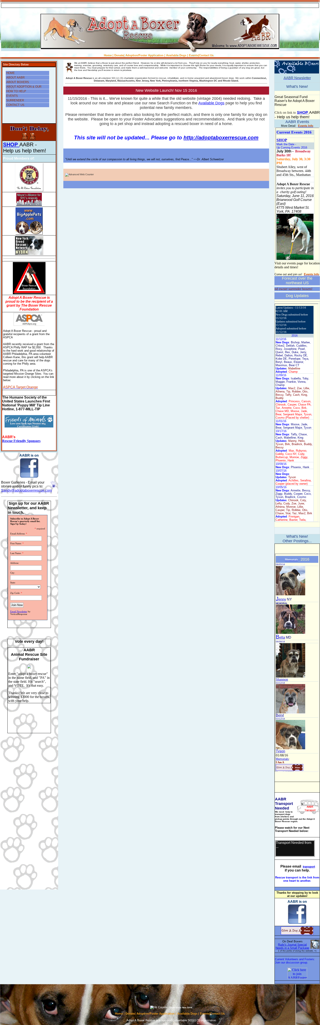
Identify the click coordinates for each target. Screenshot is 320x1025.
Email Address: (17, 533)
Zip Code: (15, 593)
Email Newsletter (18, 611)
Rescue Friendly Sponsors (21, 441)
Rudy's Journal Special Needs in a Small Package (292, 946)
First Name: (16, 543)
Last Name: (16, 553)
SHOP (11, 144)
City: (12, 572)
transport (309, 866)
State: (13, 582)
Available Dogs (211, 103)
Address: (14, 563)
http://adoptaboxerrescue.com (221, 137)
